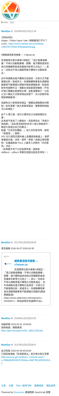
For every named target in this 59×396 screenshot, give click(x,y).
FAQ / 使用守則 (23, 385)
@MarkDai (7, 37)
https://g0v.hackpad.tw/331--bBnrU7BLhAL (22, 330)
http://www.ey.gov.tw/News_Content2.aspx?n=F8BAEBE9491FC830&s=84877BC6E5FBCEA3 (25, 360)
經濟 (12, 22)
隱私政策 (50, 385)
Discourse (19, 392)
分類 (11, 385)
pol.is (6, 256)
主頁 (3, 385)
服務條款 (38, 385)
